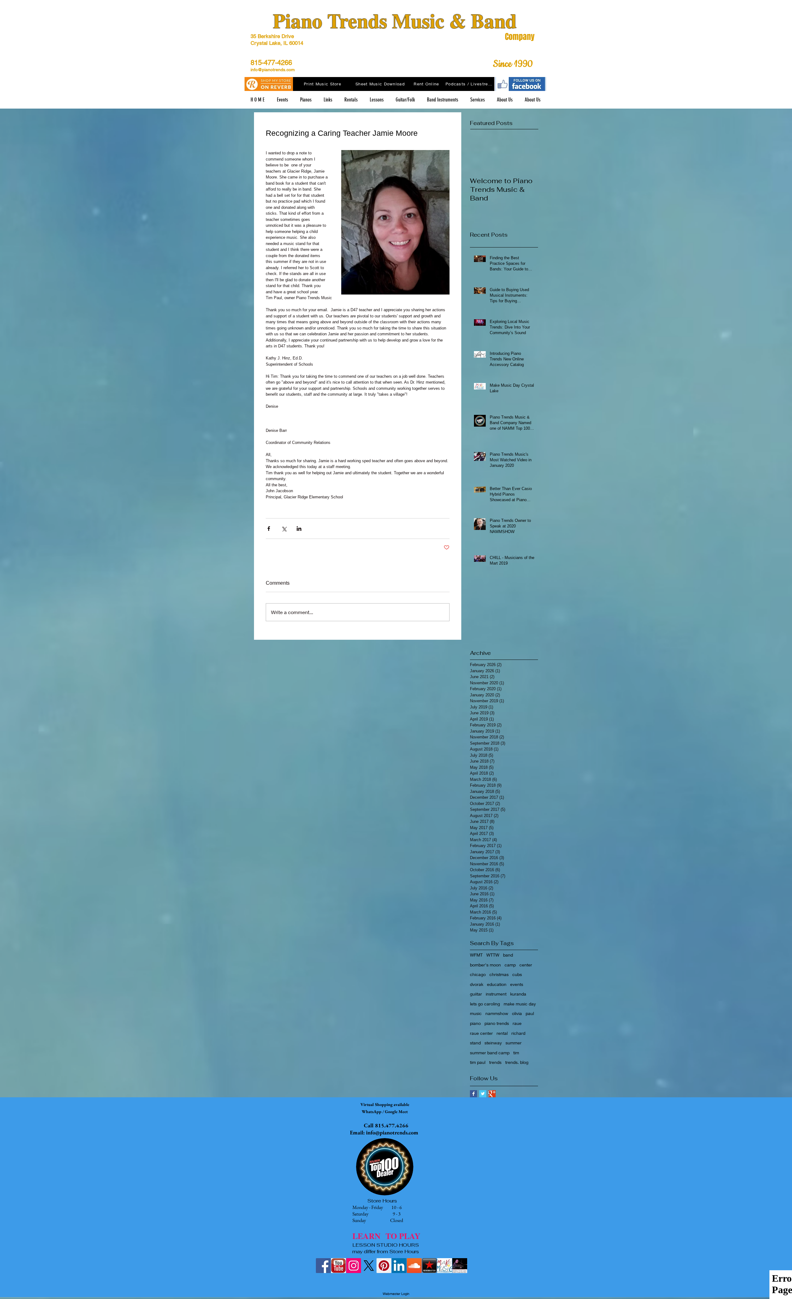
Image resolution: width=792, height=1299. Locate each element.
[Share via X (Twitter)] (284, 528)
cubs (517, 974)
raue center (481, 1033)
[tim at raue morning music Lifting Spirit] (459, 1265)
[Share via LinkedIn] (299, 528)
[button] (327, 99)
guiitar (476, 993)
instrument (496, 993)
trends (495, 1062)
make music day (520, 1003)
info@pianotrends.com (273, 69)
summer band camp (490, 1052)
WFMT (476, 954)
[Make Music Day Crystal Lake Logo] (444, 1265)
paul (530, 1013)
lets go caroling (485, 1003)
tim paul (477, 1062)
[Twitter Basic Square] (482, 1093)
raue (517, 1023)
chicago (478, 974)
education (496, 984)
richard (518, 1033)
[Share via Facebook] (269, 528)
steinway (493, 1042)
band (508, 954)
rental (502, 1033)
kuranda (518, 993)
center (525, 964)
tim (516, 1052)
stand (475, 1042)
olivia (517, 1013)
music (476, 1013)
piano (475, 1023)
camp (510, 964)
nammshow (496, 1013)
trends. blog (516, 1062)
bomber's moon (485, 964)
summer (514, 1042)
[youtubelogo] (338, 1265)
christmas (499, 974)
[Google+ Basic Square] (492, 1093)
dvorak (476, 984)
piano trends (496, 1023)
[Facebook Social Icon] (323, 1265)
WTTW (492, 954)
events (516, 984)
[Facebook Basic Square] (473, 1093)
